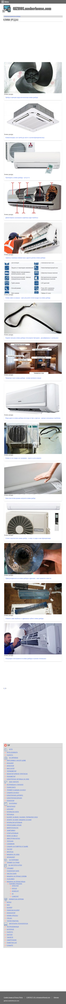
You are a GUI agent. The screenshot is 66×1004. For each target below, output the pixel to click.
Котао (9, 902)
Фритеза (10, 852)
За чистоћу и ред (15, 865)
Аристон (15, 886)
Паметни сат (12, 942)
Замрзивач (11, 830)
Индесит (15, 891)
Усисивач (10, 879)
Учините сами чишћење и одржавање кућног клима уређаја (24, 618)
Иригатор (10, 766)
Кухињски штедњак (14, 822)
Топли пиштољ (13, 921)
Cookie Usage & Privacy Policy (13, 997)
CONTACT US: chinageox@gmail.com (38, 997)
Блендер (10, 809)
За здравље (13, 757)
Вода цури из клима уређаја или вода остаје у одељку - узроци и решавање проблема (33, 418)
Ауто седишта (12, 752)
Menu (6, 2)
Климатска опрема (16, 899)
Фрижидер (11, 857)
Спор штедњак (12, 833)
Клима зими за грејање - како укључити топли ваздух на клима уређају (28, 298)
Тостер (9, 849)
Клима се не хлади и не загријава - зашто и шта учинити (23, 458)
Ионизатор (11, 913)
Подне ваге (11, 787)
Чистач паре (11, 873)
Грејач (9, 918)
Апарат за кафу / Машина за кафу (19, 820)
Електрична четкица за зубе (18, 779)
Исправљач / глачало (15, 784)
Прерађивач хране (14, 825)
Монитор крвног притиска (17, 774)
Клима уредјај (12, 915)
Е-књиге (10, 945)
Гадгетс (10, 755)
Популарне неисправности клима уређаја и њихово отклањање (26, 658)
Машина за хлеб (13, 854)
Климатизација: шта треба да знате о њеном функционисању (25, 137)
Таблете (10, 937)
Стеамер (10, 868)
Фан (8, 905)
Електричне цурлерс (15, 795)
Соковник (10, 844)
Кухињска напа (13, 812)
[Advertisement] (33, 34)
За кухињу (13, 803)
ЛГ (13, 894)
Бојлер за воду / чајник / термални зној (22, 817)
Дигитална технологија (18, 923)
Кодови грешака (15, 883)
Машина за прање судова (17, 876)
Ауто (11, 749)
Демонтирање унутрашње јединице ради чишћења (22, 217)
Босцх (14, 888)
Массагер (11, 768)
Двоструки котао (13, 838)
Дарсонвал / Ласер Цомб (16, 760)
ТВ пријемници (13, 926)
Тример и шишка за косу (16, 790)
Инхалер (10, 763)
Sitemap (56, 997)
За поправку (14, 860)
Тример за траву (13, 862)
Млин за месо (12, 836)
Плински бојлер (13, 910)
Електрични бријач (14, 798)
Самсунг (15, 896)
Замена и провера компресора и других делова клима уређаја (25, 258)
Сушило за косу (13, 792)
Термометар (11, 771)
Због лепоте (14, 782)
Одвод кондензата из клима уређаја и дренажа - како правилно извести (28, 578)
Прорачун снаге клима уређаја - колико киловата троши (23, 378)
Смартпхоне (11, 940)
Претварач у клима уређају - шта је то (18, 177)
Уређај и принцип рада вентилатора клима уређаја (22, 97)
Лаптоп (10, 934)
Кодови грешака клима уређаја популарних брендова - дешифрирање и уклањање (32, 338)
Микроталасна (12, 828)
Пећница (10, 814)
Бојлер (9, 907)
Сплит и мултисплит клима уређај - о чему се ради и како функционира (28, 538)
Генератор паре (13, 871)
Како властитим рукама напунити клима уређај (20, 498)
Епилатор (10, 800)
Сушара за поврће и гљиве (17, 846)
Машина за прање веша (16, 881)
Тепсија (10, 841)
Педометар (11, 776)
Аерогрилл (11, 806)
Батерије (10, 929)
